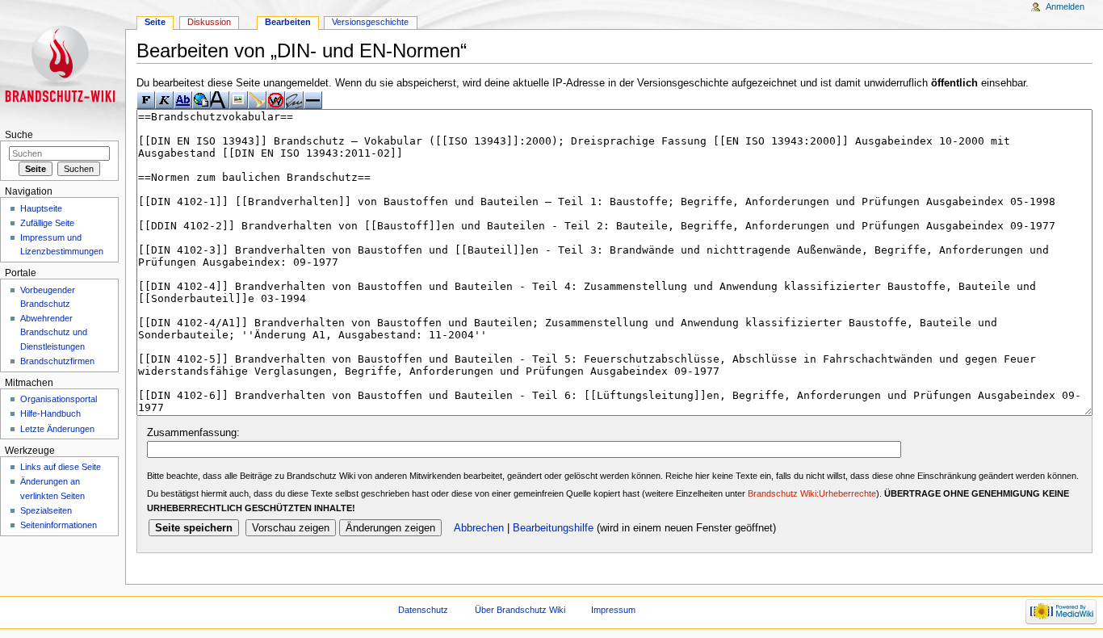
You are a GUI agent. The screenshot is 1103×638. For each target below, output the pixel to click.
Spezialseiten (46, 510)
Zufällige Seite (47, 223)
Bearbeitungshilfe (553, 528)
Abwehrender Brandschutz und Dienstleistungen (53, 331)
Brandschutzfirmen (57, 361)
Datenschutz (423, 610)
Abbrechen (479, 528)
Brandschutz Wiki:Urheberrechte (812, 493)
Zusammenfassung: (193, 433)
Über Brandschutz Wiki (520, 610)
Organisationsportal (58, 399)
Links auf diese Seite (60, 467)
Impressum (613, 610)
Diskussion (209, 22)
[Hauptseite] (62, 62)
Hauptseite (41, 208)
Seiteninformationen (58, 525)
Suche (19, 135)
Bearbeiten (288, 22)
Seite (155, 22)
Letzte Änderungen (57, 429)
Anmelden (1065, 6)
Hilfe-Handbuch (50, 413)
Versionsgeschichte (370, 22)
